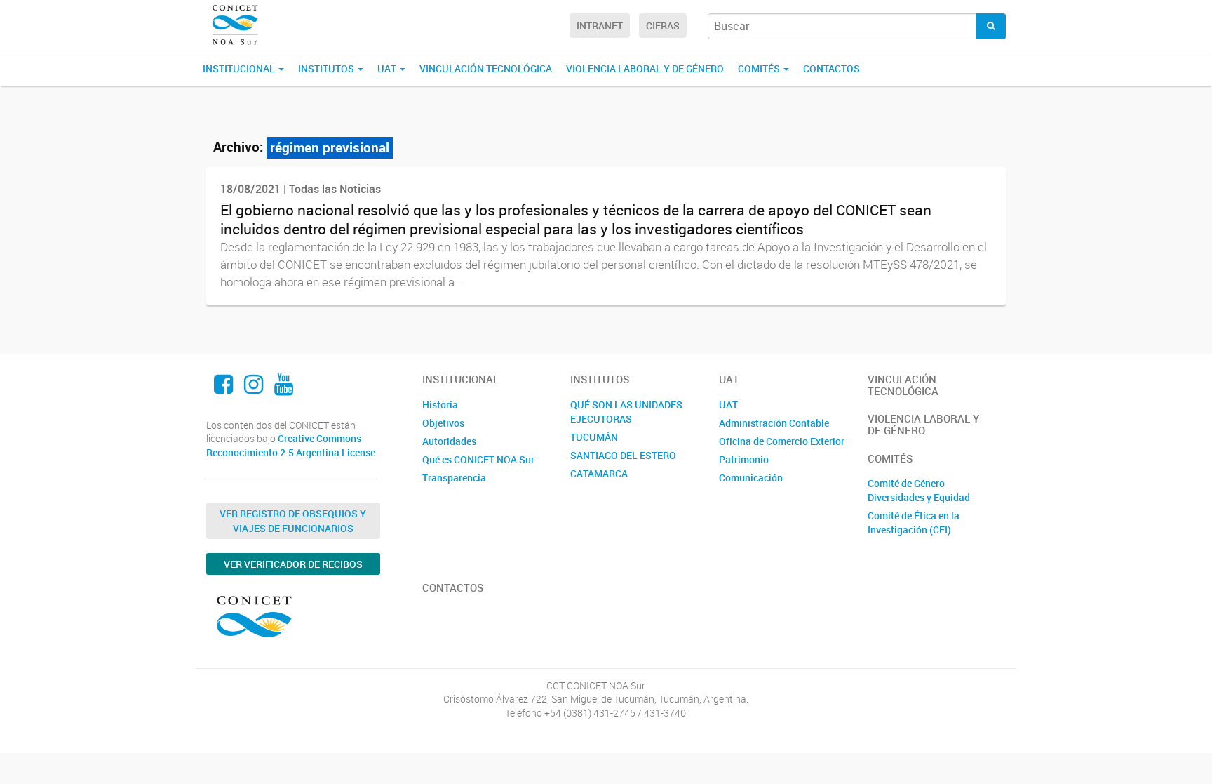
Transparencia (454, 477)
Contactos (831, 68)
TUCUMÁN (594, 437)
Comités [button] (760, 68)
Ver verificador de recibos (293, 564)
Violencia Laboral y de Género (645, 68)
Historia (440, 404)
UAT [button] (387, 68)
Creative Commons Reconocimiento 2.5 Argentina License (290, 445)
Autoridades (449, 441)
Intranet (600, 25)
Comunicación (751, 477)
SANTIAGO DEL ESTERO (623, 455)
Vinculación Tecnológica (485, 68)
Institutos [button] (327, 68)
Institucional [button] (240, 68)
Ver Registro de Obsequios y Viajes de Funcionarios (293, 521)
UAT (728, 404)
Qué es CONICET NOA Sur (478, 459)
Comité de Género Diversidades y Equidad (919, 490)
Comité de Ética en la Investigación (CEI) (913, 522)
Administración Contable (774, 423)
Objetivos (443, 423)
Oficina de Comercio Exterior (781, 441)
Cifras (663, 25)
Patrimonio (744, 459)
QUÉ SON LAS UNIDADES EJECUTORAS (626, 411)
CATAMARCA (599, 473)
